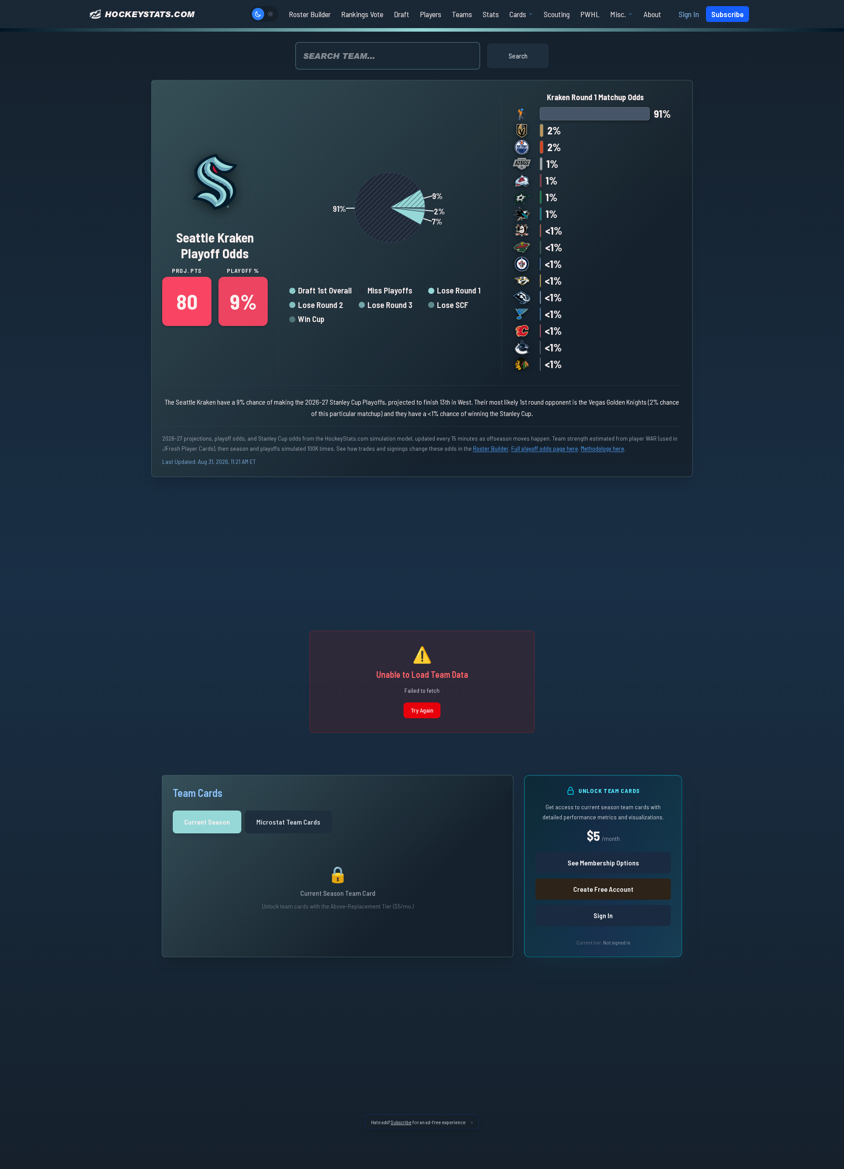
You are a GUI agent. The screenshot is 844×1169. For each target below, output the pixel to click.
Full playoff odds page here (544, 448)
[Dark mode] (258, 14)
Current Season (207, 822)
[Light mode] (270, 14)
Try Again (422, 710)
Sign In (689, 14)
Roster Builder (491, 448)
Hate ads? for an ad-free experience (418, 1122)
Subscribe (727, 14)
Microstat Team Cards (288, 822)
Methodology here (602, 448)
